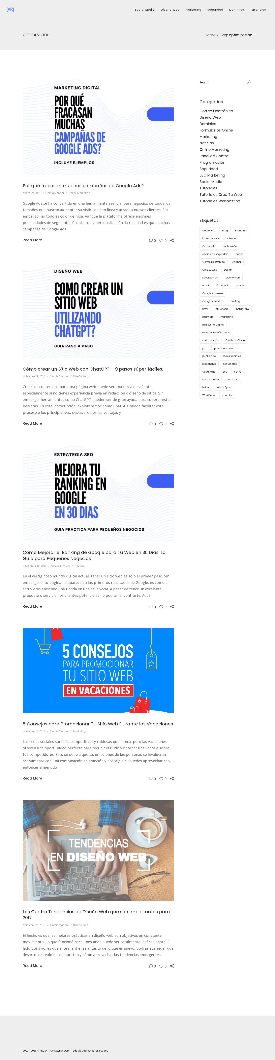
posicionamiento (224, 348)
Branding (241, 230)
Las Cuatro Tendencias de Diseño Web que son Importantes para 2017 (96, 915)
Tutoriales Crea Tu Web (221, 194)
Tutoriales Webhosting (220, 200)
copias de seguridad (215, 254)
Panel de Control (214, 155)
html (205, 309)
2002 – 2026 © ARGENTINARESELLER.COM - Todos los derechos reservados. (66, 1050)
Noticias (79, 565)
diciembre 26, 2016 (34, 925)
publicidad (209, 356)
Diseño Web (170, 10)
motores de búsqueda (216, 332)
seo (225, 371)
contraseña (229, 246)
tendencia (232, 379)
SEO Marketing (212, 175)
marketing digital (213, 324)
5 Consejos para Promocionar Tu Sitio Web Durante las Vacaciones (98, 724)
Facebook (222, 285)
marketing (226, 316)
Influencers (221, 309)
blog (225, 230)
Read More (32, 239)
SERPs (237, 371)
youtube (227, 395)
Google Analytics (212, 301)
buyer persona (211, 238)
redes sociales (232, 356)
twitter (206, 387)
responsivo (209, 364)
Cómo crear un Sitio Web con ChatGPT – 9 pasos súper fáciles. (93, 369)
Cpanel (236, 262)
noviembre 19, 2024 (34, 565)
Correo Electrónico (216, 110)
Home (210, 34)
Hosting (235, 301)
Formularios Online (216, 130)
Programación (212, 162)
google (240, 285)
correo (239, 254)
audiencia (208, 230)
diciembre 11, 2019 (34, 731)
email (205, 285)
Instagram (242, 309)
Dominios (236, 10)
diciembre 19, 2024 (34, 376)
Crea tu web (209, 269)
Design (228, 269)
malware (207, 316)
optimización (210, 340)
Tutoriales (258, 10)
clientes (232, 238)
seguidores (230, 364)
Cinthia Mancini (54, 193)
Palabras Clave (235, 340)
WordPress (208, 395)
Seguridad (215, 10)
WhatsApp (223, 387)
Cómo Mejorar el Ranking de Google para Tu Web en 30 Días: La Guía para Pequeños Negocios (94, 555)
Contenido (208, 246)
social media (210, 379)
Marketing (193, 10)
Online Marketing (79, 193)
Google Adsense (212, 293)
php (204, 348)
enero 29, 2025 (31, 193)
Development (210, 277)
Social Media (145, 10)
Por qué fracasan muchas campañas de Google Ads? (83, 186)
